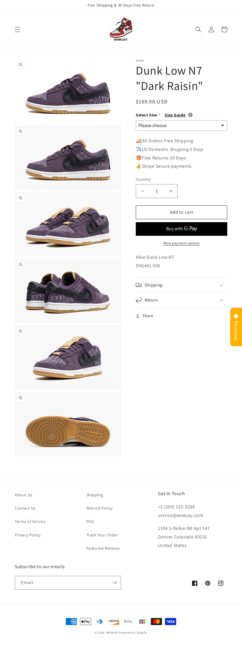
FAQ (90, 521)
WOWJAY (112, 633)
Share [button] (148, 315)
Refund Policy (99, 508)
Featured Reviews (103, 548)
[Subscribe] (114, 583)
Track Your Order (102, 535)
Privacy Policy (27, 535)
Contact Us (25, 508)
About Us (23, 494)
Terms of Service (30, 521)
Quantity (143, 179)
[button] (17, 29)
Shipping (94, 494)
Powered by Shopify (133, 633)
